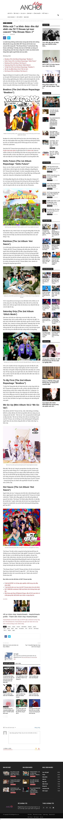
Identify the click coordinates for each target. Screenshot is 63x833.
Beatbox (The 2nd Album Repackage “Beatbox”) (19, 59)
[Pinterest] (47, 807)
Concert (18, 626)
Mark (16, 628)
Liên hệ (41, 817)
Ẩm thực (16, 13)
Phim (17, 706)
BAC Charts (30, 817)
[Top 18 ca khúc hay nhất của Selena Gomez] (21, 688)
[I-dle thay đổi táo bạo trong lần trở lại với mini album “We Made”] (44, 168)
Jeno (5, 628)
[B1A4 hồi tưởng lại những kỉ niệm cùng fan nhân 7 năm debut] (56, 241)
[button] (58, 15)
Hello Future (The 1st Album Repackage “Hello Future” (20, 61)
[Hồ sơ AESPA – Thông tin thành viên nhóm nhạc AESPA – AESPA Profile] (56, 302)
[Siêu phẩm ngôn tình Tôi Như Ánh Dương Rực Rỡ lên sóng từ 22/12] (21, 703)
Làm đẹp (29, 13)
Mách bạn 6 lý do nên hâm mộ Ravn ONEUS (10, 645)
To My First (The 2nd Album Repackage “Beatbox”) (19, 67)
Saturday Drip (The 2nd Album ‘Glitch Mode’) (18, 65)
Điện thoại (45, 784)
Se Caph (16, 654)
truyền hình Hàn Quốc (9, 150)
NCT (26, 628)
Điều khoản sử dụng (37, 814)
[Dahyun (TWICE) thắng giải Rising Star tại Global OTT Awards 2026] (51, 372)
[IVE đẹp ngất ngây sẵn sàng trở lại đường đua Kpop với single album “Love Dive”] (46, 241)
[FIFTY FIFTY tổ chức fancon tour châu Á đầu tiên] (51, 56)
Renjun (9, 630)
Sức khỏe (19, 17)
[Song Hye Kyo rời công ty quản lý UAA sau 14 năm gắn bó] (44, 210)
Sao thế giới (9, 23)
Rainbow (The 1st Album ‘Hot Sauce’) (15, 63)
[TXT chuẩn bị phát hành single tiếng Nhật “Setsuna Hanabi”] (44, 185)
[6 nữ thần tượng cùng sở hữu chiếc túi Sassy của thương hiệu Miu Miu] (56, 328)
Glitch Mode (24, 626)
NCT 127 (30, 628)
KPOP (12, 628)
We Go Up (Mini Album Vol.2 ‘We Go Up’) (16, 69)
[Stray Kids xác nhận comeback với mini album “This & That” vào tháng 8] (6, 773)
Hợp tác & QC (52, 814)
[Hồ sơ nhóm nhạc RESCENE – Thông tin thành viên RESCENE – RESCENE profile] (45, 133)
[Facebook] (43, 807)
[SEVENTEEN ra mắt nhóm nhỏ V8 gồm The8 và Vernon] (6, 789)
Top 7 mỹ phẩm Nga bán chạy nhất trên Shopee (32, 645)
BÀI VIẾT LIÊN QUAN (9, 663)
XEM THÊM (18, 663)
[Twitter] (53, 807)
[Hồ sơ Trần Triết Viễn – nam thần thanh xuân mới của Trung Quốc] (56, 288)
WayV (14, 630)
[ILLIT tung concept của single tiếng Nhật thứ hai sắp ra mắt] (44, 193)
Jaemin (34, 626)
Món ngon (45, 790)
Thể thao (44, 13)
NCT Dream (36, 628)
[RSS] (50, 807)
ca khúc (9, 626)
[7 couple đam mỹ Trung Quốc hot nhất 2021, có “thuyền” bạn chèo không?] (56, 315)
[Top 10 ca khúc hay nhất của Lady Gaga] (34, 688)
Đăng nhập (37, 727)
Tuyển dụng (45, 814)
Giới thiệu (30, 814)
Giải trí (10, 13)
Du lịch (23, 13)
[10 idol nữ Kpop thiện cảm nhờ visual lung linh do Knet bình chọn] (46, 288)
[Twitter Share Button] (8, 37)
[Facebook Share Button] (4, 37)
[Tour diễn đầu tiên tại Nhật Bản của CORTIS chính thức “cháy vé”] (51, 34)
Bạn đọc (26, 17)
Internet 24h (45, 788)
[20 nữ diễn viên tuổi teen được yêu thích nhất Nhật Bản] (45, 111)
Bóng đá (44, 786)
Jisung (8, 628)
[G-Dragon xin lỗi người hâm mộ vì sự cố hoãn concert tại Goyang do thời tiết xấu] (34, 703)
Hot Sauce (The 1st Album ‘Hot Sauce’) (16, 71)
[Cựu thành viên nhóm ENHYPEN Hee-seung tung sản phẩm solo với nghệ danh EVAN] (51, 394)
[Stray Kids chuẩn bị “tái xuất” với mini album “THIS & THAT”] (51, 76)
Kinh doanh (11, 17)
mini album (21, 628)
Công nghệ (36, 13)
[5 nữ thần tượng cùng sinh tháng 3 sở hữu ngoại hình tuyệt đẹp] (46, 328)
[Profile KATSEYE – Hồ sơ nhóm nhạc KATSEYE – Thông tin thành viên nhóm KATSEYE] (26, 773)
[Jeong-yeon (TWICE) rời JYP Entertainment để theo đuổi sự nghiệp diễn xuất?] (51, 351)
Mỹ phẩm (44, 777)
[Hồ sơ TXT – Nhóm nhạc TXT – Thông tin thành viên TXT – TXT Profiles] (45, 153)
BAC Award (36, 817)
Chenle (13, 626)
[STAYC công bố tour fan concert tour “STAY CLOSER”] (44, 176)
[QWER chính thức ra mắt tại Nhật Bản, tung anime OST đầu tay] (44, 202)
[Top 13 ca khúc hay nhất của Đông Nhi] (34, 670)
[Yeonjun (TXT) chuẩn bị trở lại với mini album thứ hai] (6, 781)
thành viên (30, 150)
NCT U (5, 630)
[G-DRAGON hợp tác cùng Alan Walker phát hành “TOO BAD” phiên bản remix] (8, 703)
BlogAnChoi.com (22, 807)
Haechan (30, 626)
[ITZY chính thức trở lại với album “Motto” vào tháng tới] (21, 670)
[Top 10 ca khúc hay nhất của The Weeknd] (8, 688)
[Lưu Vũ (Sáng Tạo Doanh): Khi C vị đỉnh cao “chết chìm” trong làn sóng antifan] (46, 302)
